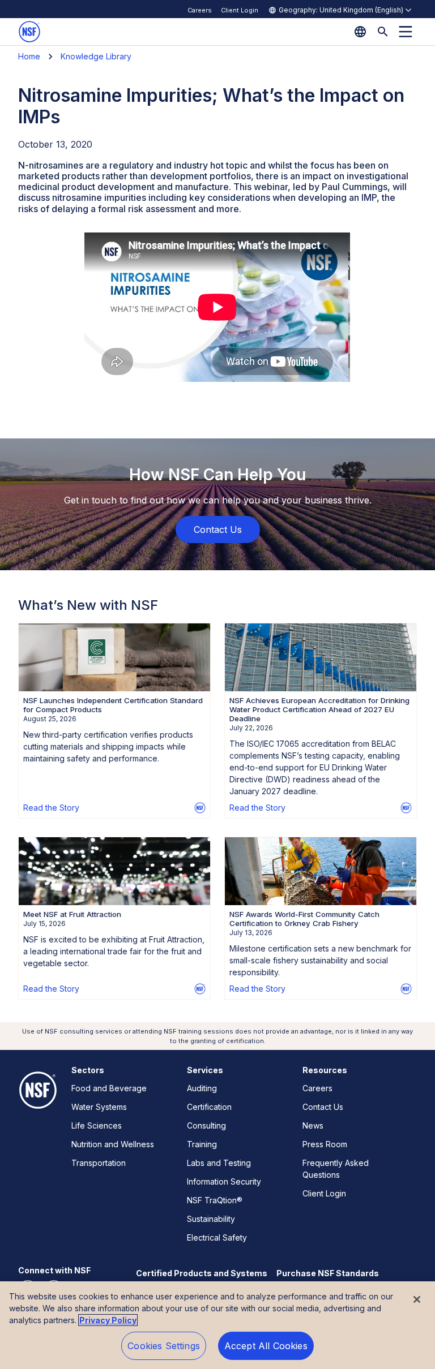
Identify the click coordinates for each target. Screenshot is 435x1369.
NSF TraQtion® (214, 1200)
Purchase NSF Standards (327, 1273)
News (312, 1125)
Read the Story (51, 807)
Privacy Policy (108, 1320)
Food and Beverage (109, 1088)
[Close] (416, 1299)
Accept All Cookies (266, 1345)
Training (202, 1144)
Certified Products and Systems (201, 1273)
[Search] (383, 31)
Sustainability (211, 1219)
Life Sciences (96, 1125)
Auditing (202, 1088)
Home (29, 56)
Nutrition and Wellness (112, 1144)
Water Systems (99, 1107)
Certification (209, 1107)
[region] (217, 1325)
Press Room (324, 1144)
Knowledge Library (96, 56)
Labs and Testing (219, 1163)
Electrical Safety (217, 1237)
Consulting (206, 1125)
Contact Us (322, 1107)
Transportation (98, 1163)
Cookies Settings (163, 1345)
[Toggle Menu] (405, 31)
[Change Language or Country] (360, 31)
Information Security (224, 1181)
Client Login (239, 10)
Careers (199, 10)
